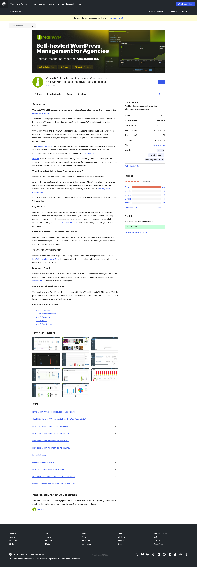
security (161, 155)
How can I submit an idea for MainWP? (48, 469)
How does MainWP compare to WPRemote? (51, 448)
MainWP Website (43, 310)
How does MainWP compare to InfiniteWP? (50, 441)
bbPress (158, 540)
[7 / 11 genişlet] (57, 371)
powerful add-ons (69, 222)
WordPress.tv (88, 544)
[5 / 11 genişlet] (86, 355)
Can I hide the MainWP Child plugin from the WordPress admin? (59, 419)
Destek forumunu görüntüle (136, 232)
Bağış (121, 540)
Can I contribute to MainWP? (44, 462)
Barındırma (13, 540)
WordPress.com (161, 533)
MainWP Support (43, 317)
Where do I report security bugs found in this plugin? (54, 484)
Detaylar (38, 94)
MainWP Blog (41, 320)
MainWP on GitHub (44, 324)
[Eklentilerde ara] (33, 25)
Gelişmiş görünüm (132, 166)
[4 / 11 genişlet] (57, 355)
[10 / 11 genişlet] (57, 386)
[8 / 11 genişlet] (86, 371)
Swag (121, 544)
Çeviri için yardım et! (115, 18)
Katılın (120, 533)
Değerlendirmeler (54, 94)
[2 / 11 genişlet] (86, 340)
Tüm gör (161, 207)
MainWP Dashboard (41, 113)
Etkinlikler (121, 537)
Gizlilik (11, 544)
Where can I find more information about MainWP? (53, 477)
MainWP (35, 158)
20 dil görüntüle (159, 145)
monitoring (152, 155)
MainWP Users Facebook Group (46, 259)
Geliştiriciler (86, 540)
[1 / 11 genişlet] (57, 340)
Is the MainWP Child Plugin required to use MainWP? (54, 412)
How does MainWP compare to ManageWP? (51, 426)
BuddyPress (159, 544)
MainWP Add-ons (92, 153)
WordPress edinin (185, 4)
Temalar (48, 537)
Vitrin (47, 533)
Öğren (84, 533)
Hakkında (12, 533)
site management (151, 160)
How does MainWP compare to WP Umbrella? (51, 433)
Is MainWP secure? (40, 455)
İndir (161, 82)
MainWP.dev (37, 281)
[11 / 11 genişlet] (86, 386)
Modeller (48, 544)
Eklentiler (48, 540)
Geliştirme (82, 94)
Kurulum (70, 94)
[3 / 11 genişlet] (115, 340)
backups (161, 150)
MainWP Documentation (46, 314)
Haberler (12, 537)
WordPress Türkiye (37, 555)
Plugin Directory (15, 11)
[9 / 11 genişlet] (115, 371)
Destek (162, 94)
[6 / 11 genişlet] (115, 355)
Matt (156, 537)
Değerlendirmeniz (132, 207)
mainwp (49, 85)
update (161, 160)
